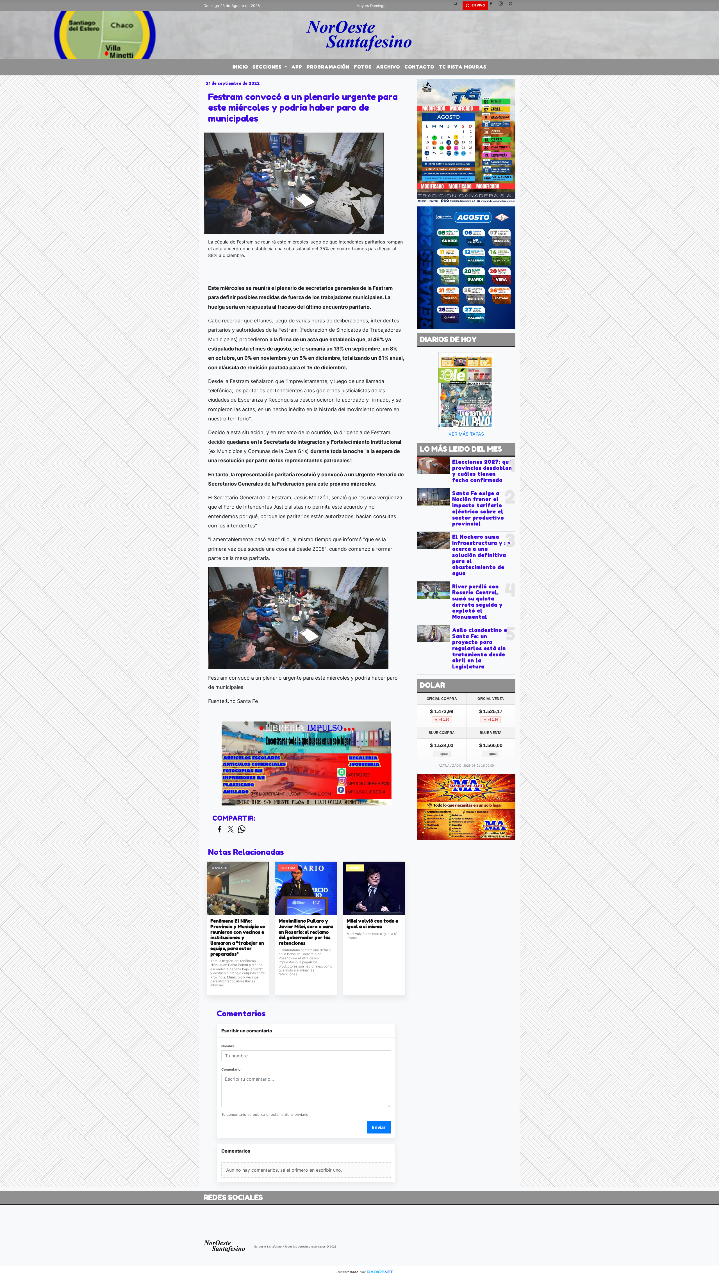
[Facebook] (493, 5)
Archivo (388, 67)
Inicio (240, 67)
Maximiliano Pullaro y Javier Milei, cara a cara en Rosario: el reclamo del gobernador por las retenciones (306, 932)
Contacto (419, 67)
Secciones (267, 67)
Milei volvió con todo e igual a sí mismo (372, 923)
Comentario (230, 1069)
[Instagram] (503, 5)
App (296, 67)
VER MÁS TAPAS (466, 434)
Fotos (363, 67)
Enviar (379, 1127)
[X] (512, 5)
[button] (457, 5)
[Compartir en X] (230, 829)
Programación (328, 67)
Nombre (228, 1046)
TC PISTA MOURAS (462, 67)
